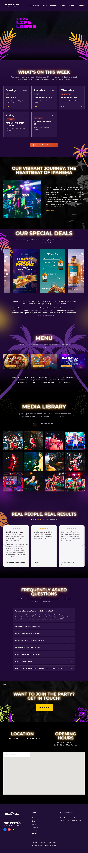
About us (53, 5)
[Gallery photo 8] (75, 461)
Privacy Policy (52, 842)
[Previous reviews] (4, 546)
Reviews (72, 5)
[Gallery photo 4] (75, 440)
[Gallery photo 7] (54, 461)
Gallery (63, 5)
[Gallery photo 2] (33, 440)
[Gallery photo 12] (75, 481)
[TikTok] (13, 829)
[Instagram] (9, 829)
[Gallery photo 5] (13, 461)
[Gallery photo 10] (33, 481)
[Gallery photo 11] (54, 481)
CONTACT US (44, 708)
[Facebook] (5, 829)
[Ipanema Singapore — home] (12, 5)
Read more (50, 210)
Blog (33, 821)
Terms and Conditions (38, 842)
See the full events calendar (45, 145)
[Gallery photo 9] (13, 481)
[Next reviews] (84, 546)
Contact (82, 5)
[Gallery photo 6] (33, 461)
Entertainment (34, 5)
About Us (35, 827)
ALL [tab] (35, 424)
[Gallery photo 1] (13, 440)
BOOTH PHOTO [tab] (48, 424)
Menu (45, 5)
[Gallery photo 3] (54, 440)
